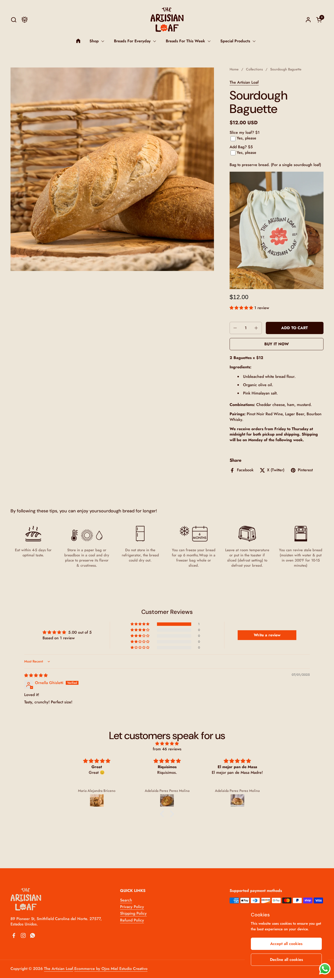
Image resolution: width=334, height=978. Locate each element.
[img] (36, 675)
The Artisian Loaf (244, 82)
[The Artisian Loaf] (166, 19)
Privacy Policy (132, 907)
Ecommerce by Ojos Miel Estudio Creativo (110, 968)
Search (126, 900)
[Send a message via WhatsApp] (325, 969)
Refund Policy (132, 920)
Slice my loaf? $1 (245, 132)
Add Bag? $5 (241, 147)
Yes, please (246, 138)
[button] (14, 20)
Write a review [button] (267, 635)
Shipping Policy (133, 913)
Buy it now (276, 344)
